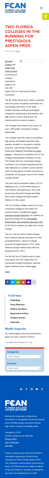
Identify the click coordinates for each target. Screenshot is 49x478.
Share (7, 271)
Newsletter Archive (19, 313)
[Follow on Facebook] (26, 389)
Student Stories (17, 317)
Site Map (9, 445)
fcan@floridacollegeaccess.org (18, 342)
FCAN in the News (18, 309)
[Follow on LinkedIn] (21, 389)
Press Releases (17, 304)
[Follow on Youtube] (37, 389)
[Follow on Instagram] (32, 389)
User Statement (12, 442)
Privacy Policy (11, 439)
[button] (45, 16)
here (34, 266)
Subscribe (14, 322)
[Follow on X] (42, 389)
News (18, 51)
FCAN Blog (15, 300)
